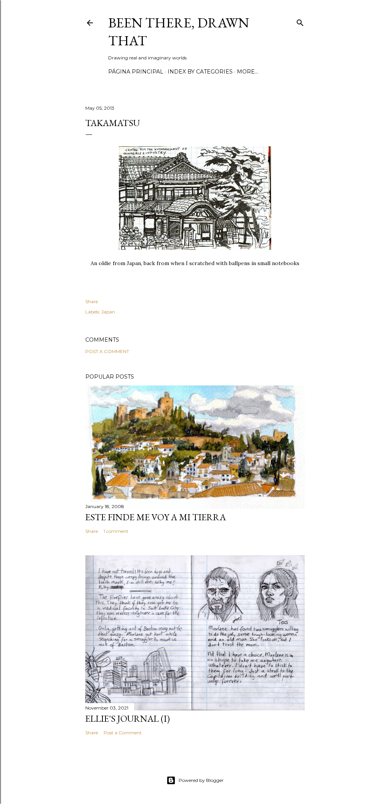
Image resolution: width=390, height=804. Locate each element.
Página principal (135, 71)
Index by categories (200, 71)
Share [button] (91, 301)
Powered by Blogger (201, 780)
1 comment (116, 531)
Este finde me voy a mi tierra (155, 517)
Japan (108, 312)
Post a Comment (107, 351)
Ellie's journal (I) (127, 718)
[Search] (300, 21)
